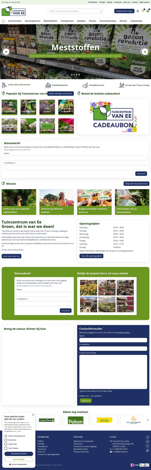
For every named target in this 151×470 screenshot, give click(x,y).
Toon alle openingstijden (91, 256)
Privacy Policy (57, 465)
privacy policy (35, 149)
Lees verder (17, 431)
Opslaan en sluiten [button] (18, 454)
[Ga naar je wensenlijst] (142, 11)
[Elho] (133, 420)
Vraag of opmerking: (88, 353)
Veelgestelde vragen (124, 11)
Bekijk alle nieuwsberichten (136, 183)
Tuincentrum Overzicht (42, 465)
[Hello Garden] (105, 420)
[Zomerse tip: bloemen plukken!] (56, 202)
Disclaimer (78, 444)
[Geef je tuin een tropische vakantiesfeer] (19, 202)
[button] (18, 464)
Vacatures (42, 449)
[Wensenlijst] (142, 11)
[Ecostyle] (76, 420)
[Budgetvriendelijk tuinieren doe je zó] (94, 202)
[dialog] (18, 440)
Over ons (41, 451)
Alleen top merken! (75, 412)
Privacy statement (81, 451)
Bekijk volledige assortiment (60, 93)
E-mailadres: (10, 163)
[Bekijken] (147, 11)
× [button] (33, 415)
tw (147, 446)
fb (147, 437)
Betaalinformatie (81, 449)
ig (147, 441)
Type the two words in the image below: (95, 391)
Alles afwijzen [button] (19, 459)
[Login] (137, 11)
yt (147, 450)
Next (145, 51)
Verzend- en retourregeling (85, 446)
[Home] (3, 21)
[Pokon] (47, 420)
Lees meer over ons (11, 256)
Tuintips (41, 444)
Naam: (6, 153)
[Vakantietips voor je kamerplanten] (132, 202)
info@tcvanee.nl (121, 451)
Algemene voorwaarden (84, 441)
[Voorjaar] (88, 287)
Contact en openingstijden (49, 454)
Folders (41, 441)
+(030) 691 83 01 (121, 449)
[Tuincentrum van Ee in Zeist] (14, 11)
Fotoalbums (43, 446)
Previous (6, 51)
